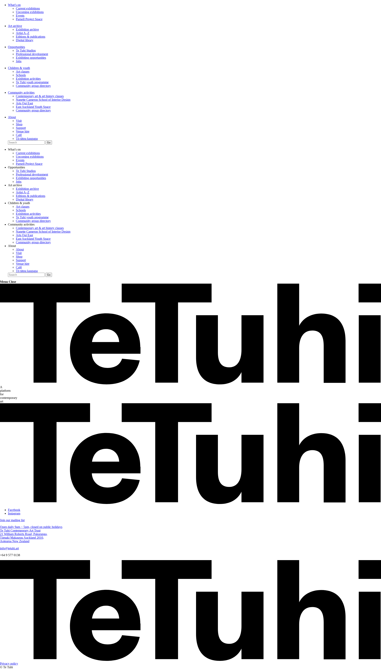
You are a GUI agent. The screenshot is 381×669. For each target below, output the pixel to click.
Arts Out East (24, 103)
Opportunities (16, 47)
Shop (19, 124)
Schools (21, 75)
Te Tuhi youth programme (32, 82)
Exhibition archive (27, 29)
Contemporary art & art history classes (40, 96)
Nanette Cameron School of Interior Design (43, 99)
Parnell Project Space (29, 19)
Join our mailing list (12, 520)
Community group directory (33, 85)
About (12, 117)
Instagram (14, 513)
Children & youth (19, 68)
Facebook (14, 510)
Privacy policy (9, 663)
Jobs (18, 61)
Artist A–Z (22, 33)
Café (19, 135)
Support (21, 128)
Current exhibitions (28, 8)
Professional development (32, 54)
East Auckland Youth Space (33, 106)
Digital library (24, 40)
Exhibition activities (28, 78)
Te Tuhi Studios (26, 50)
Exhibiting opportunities (31, 57)
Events (20, 15)
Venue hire (22, 131)
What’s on (14, 5)
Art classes (22, 71)
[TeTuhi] (190, 383)
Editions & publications (30, 36)
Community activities (21, 92)
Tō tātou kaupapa (27, 138)
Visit (19, 120)
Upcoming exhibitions (30, 12)
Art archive (15, 26)
